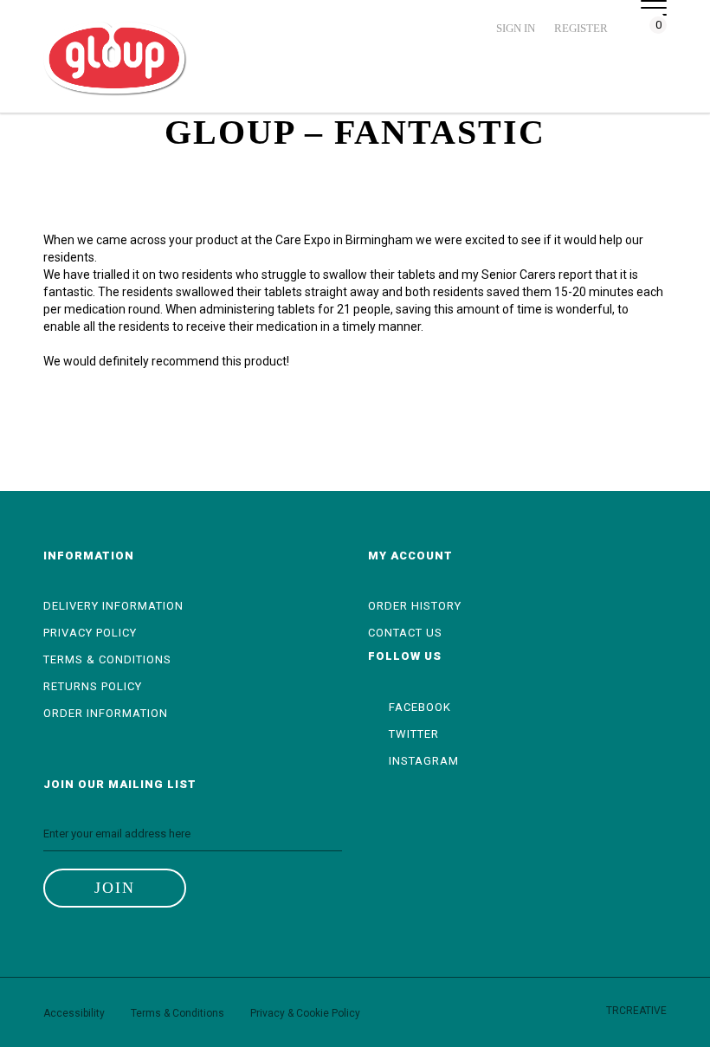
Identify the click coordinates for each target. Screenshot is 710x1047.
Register (581, 28)
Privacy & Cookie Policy (305, 1013)
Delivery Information (113, 605)
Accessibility (74, 1013)
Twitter (412, 733)
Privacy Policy (90, 632)
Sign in (515, 28)
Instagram (422, 760)
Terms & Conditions (107, 659)
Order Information (105, 713)
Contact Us (405, 632)
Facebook (418, 707)
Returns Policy (92, 686)
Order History (415, 605)
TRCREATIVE (636, 1011)
